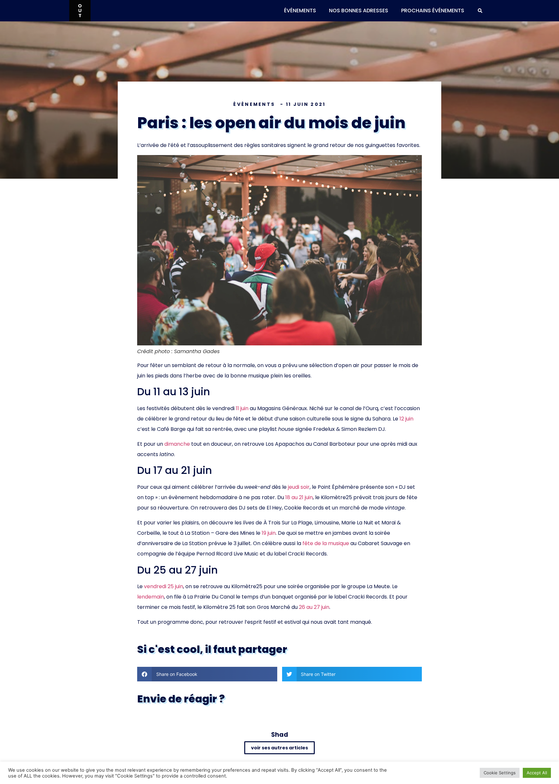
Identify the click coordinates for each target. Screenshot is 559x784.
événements (300, 10)
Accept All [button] (537, 772)
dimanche (177, 444)
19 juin (268, 533)
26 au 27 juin (314, 607)
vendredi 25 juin (163, 586)
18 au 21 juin (299, 497)
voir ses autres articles (279, 748)
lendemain (150, 596)
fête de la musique (325, 543)
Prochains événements (432, 10)
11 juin (242, 408)
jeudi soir (299, 487)
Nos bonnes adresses (358, 10)
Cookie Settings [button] (500, 772)
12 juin (406, 418)
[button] (480, 10)
